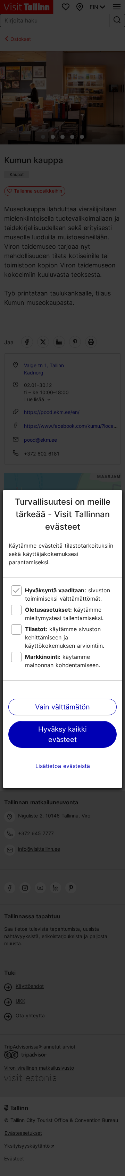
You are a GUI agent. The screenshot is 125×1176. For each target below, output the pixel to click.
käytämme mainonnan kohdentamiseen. (62, 661)
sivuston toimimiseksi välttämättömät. (67, 594)
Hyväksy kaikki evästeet (62, 734)
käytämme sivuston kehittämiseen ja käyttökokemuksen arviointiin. (64, 637)
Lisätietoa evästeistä (62, 765)
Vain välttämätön (62, 707)
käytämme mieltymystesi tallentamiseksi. (64, 613)
